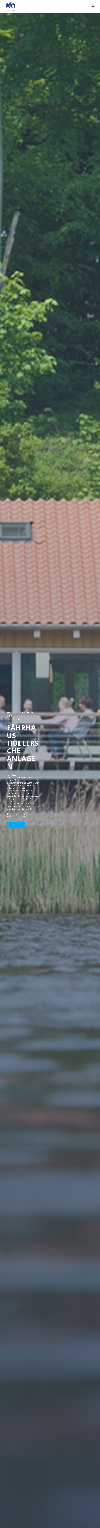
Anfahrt (16, 825)
